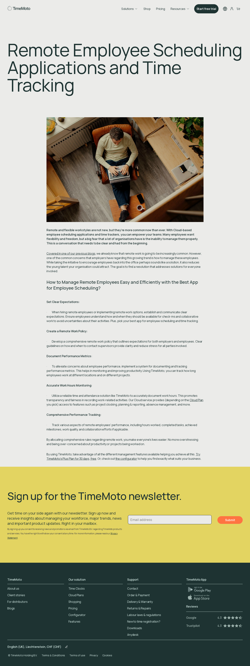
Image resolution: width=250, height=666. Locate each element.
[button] (225, 9)
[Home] (18, 8)
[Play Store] (199, 589)
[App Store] (199, 597)
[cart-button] (238, 9)
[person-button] (232, 9)
